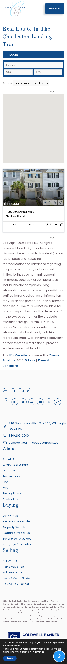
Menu (56, 8)
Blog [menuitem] (6, 482)
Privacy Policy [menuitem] (12, 493)
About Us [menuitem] (9, 459)
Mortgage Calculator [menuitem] (17, 544)
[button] (33, 126)
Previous (47, 91)
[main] (33, 184)
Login (13, 54)
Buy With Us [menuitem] (11, 515)
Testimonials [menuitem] (11, 476)
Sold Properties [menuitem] (13, 572)
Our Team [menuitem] (9, 470)
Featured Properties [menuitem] (17, 533)
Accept (10, 658)
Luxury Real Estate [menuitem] (15, 464)
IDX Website (18, 355)
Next (62, 91)
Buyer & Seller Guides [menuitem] (17, 538)
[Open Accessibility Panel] (59, 656)
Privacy (30, 360)
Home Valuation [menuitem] (13, 566)
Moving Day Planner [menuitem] (16, 584)
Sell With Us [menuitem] (11, 561)
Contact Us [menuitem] (10, 499)
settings (39, 651)
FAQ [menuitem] (5, 487)
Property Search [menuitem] (14, 527)
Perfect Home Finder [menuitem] (17, 521)
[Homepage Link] (15, 8)
